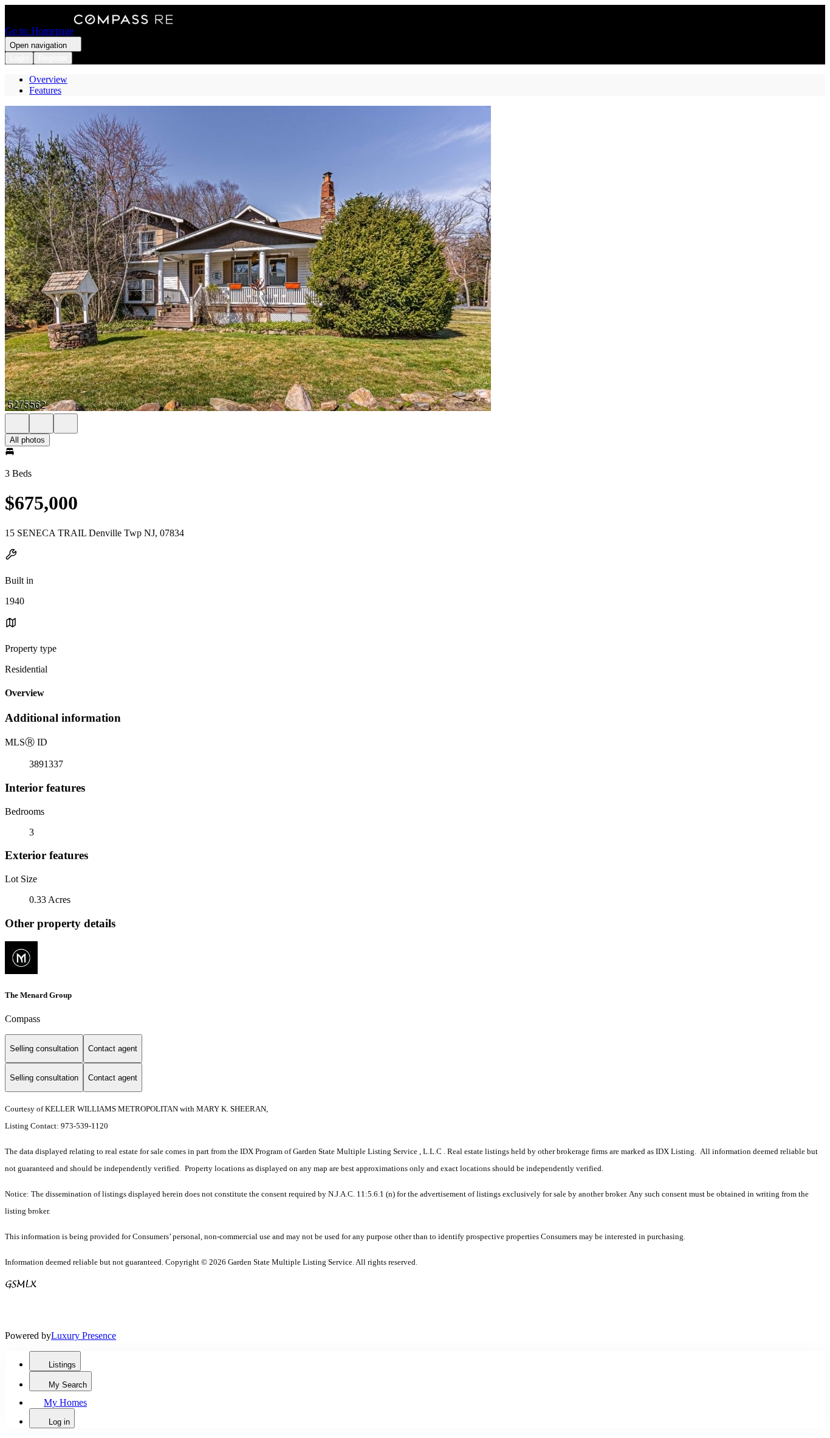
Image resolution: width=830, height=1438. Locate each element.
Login (19, 58)
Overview (48, 79)
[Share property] (65, 423)
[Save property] (41, 423)
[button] (415, 259)
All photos (27, 439)
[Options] (17, 423)
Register (52, 58)
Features (45, 90)
